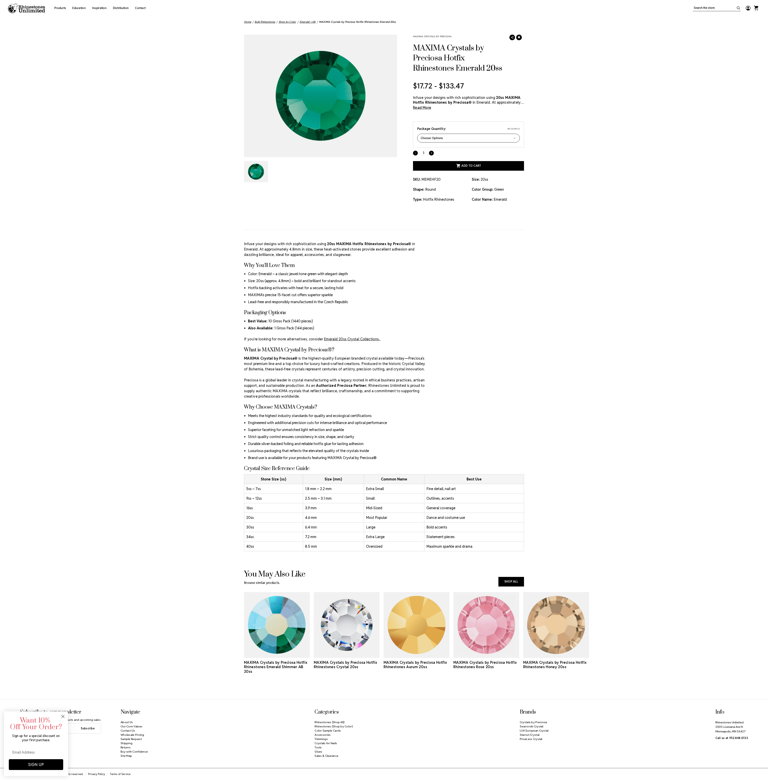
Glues (318, 751)
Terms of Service (120, 774)
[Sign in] (748, 8)
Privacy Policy (96, 774)
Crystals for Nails (326, 743)
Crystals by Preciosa (533, 722)
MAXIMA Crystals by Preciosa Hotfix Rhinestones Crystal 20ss (345, 664)
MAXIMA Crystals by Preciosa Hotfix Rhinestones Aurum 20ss (415, 664)
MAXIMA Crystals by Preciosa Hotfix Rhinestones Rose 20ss (485, 664)
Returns (126, 747)
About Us (127, 722)
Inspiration (99, 8)
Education (79, 8)
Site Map (126, 756)
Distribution (121, 8)
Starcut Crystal (529, 735)
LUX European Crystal (534, 730)
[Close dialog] (62, 716)
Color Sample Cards (328, 730)
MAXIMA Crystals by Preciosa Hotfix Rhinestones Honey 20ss (554, 664)
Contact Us (128, 730)
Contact (140, 8)
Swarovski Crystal (531, 726)
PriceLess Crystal (531, 739)
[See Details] (277, 654)
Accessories (323, 735)
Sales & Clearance (326, 756)
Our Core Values (131, 726)
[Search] (738, 8)
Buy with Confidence (134, 751)
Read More (422, 107)
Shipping (126, 743)
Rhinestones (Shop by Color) (334, 726)
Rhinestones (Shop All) (330, 722)
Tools (318, 747)
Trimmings (321, 739)
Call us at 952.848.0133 (731, 738)
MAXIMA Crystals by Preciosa (432, 36)
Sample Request (131, 739)
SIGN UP (36, 764)
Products (60, 8)
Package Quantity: (468, 129)
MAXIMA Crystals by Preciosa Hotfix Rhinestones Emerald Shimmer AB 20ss (275, 667)
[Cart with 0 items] (756, 8)
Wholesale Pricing (132, 735)
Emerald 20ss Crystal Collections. (352, 339)
